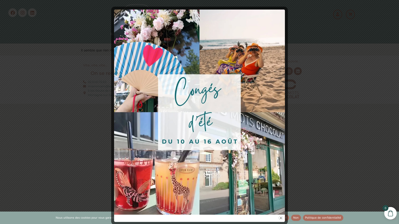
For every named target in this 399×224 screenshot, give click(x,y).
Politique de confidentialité (323, 217)
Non (296, 217)
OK (285, 217)
